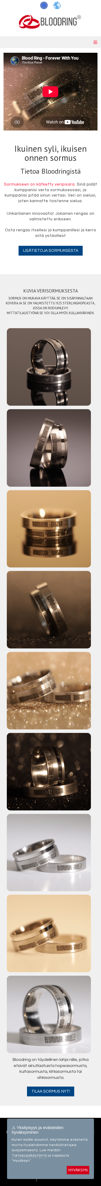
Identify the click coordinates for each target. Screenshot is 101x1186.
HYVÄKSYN (78, 1170)
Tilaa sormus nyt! (50, 1091)
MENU (50, 42)
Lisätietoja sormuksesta (50, 251)
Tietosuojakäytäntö (29, 1155)
